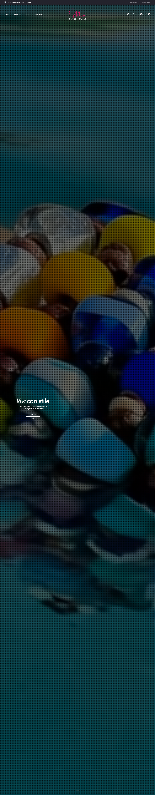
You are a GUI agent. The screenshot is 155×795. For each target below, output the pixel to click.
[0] (138, 14)
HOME (7, 14)
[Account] (133, 14)
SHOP (28, 14)
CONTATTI (38, 14)
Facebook (133, 2)
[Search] (128, 14)
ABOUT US (17, 14)
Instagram (146, 2)
